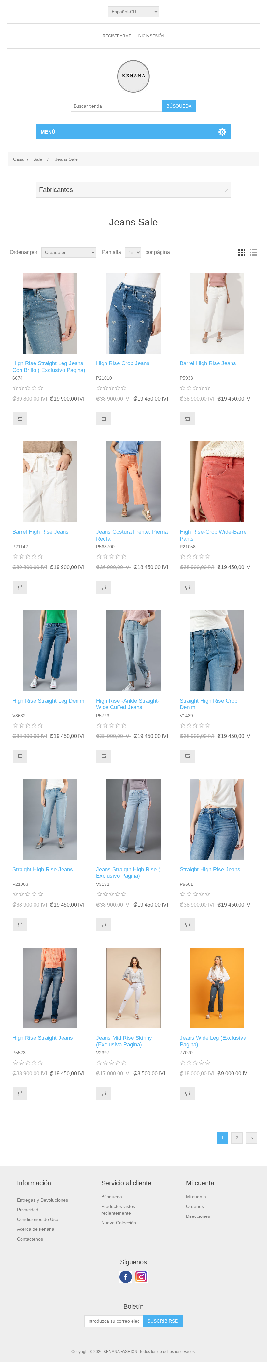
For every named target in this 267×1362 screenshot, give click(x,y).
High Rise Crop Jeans (122, 363)
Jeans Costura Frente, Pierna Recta (132, 535)
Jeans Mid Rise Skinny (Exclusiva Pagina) (124, 1041)
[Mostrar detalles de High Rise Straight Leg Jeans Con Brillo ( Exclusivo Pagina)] (49, 313)
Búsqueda (111, 1196)
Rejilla (242, 252)
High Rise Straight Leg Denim (48, 701)
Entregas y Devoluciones (42, 1200)
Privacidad (27, 1209)
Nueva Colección (118, 1222)
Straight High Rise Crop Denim (208, 704)
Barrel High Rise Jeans (208, 363)
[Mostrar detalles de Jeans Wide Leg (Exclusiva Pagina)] (217, 988)
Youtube (141, 1277)
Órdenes (195, 1206)
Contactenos (30, 1238)
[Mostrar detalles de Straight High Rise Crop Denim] (217, 650)
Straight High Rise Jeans (42, 869)
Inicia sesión (151, 36)
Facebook (125, 1277)
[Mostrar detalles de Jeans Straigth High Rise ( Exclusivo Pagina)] (133, 819)
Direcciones (198, 1216)
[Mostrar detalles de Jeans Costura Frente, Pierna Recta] (133, 481)
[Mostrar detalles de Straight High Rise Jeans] (49, 819)
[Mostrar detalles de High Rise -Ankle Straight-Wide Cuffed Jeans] (133, 650)
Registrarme (117, 36)
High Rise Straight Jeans (42, 1038)
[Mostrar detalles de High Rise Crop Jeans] (133, 313)
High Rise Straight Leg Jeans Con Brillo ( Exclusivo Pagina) (48, 366)
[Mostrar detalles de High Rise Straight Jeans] (49, 988)
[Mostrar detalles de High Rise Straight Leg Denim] (49, 650)
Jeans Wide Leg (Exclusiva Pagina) (213, 1041)
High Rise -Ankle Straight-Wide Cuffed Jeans (128, 704)
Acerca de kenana (35, 1229)
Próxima (251, 1138)
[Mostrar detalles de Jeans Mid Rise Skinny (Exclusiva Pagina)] (133, 988)
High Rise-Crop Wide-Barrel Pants (214, 535)
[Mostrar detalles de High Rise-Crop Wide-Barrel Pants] (217, 481)
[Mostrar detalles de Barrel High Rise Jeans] (217, 313)
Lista (253, 252)
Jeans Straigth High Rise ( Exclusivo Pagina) (128, 872)
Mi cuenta (196, 1196)
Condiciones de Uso (37, 1219)
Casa (18, 159)
